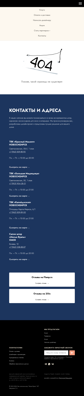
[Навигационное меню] (80, 3)
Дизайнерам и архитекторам (17, 354)
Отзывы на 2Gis (42, 293)
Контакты (42, 36)
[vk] (52, 364)
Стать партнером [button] (41, 30)
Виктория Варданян (65, 378)
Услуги (42, 10)
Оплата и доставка (42, 15)
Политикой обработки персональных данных (58, 358)
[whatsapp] (49, 364)
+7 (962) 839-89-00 (17, 212)
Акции (42, 25)
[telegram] (45, 364)
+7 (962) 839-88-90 (17, 151)
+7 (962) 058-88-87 (17, 247)
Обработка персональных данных (19, 364)
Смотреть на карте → (19, 167)
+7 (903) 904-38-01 (17, 183)
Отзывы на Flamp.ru (42, 277)
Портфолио (47, 336)
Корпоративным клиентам (16, 358)
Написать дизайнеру (42, 20)
